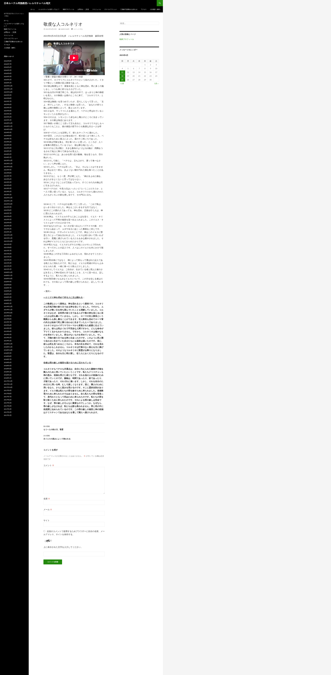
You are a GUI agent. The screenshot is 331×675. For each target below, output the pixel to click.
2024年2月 (8, 154)
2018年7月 (8, 359)
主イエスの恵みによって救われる (57, 437)
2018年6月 (8, 362)
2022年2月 (8, 229)
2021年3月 (8, 263)
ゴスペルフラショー (110, 9)
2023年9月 (8, 170)
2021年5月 (8, 257)
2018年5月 (8, 366)
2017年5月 (8, 403)
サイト (46, 520)
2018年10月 (8, 350)
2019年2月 (8, 338)
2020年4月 (8, 294)
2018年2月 (8, 375)
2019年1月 (8, 341)
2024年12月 (8, 123)
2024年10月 (8, 129)
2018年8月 (8, 356)
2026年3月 (8, 76)
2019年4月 (8, 331)
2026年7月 (8, 64)
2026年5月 (8, 70)
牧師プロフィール (68, 9)
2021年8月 (8, 247)
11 (122, 72)
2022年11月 (8, 201)
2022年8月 (8, 210)
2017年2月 (8, 412)
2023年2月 (8, 191)
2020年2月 (8, 300)
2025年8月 (8, 98)
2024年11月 (8, 126)
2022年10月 (8, 204)
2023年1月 (8, 195)
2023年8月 (8, 173)
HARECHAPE (64, 29)
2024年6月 (8, 142)
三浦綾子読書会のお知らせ (128, 9)
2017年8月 (8, 393)
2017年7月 (8, 397)
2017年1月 (8, 415)
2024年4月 (8, 148)
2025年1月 (8, 120)
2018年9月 (8, 353)
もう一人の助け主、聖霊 (53, 427)
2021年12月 (8, 235)
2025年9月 (8, 95)
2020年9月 (8, 282)
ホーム (33, 9)
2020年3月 (8, 297)
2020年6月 (8, 291)
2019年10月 (8, 313)
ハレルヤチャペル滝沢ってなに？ (48, 9)
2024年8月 (8, 136)
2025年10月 (8, 92)
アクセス (143, 9)
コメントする (78, 29)
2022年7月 (8, 213)
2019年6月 (8, 325)
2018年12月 (8, 344)
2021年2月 (8, 266)
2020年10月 (8, 278)
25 (122, 80)
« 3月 (122, 83)
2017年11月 (8, 384)
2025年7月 (8, 101)
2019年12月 (8, 306)
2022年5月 (8, 219)
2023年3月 (8, 188)
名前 (46, 498)
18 (122, 76)
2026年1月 (8, 83)
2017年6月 (8, 400)
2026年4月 (8, 73)
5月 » (156, 83)
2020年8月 (8, 285)
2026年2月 (8, 80)
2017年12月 (8, 381)
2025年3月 (8, 114)
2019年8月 (8, 319)
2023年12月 (8, 160)
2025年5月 (8, 108)
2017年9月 (8, 390)
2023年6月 (8, 179)
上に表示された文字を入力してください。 (63, 547)
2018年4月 (8, 369)
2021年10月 (8, 241)
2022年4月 (8, 223)
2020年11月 (8, 275)
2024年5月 (8, 145)
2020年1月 (8, 303)
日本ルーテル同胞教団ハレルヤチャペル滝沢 (27, 3)
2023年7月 (8, 176)
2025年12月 (8, 86)
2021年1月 (8, 269)
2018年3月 (8, 372)
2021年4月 (8, 260)
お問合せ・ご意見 (83, 9)
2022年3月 (8, 226)
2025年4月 (8, 111)
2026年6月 (8, 67)
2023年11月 (8, 163)
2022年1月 (8, 232)
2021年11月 (8, 238)
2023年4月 (8, 185)
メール (47, 509)
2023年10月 (8, 167)
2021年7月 (8, 251)
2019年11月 (8, 310)
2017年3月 (8, 409)
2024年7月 (8, 139)
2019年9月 (8, 316)
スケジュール (96, 9)
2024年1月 (8, 157)
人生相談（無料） (155, 9)
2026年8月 (8, 61)
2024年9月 (8, 132)
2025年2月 (8, 117)
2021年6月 (8, 254)
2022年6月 (8, 216)
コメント (48, 465)
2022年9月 (8, 207)
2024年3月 (8, 151)
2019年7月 (8, 322)
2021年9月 (8, 244)
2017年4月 (8, 406)
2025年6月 (8, 104)
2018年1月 (8, 378)
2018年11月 (8, 347)
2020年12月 (8, 272)
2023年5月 (8, 182)
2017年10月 (8, 387)
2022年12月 (8, 198)
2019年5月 (8, 328)
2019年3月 (8, 334)
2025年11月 (8, 89)
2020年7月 (8, 288)
